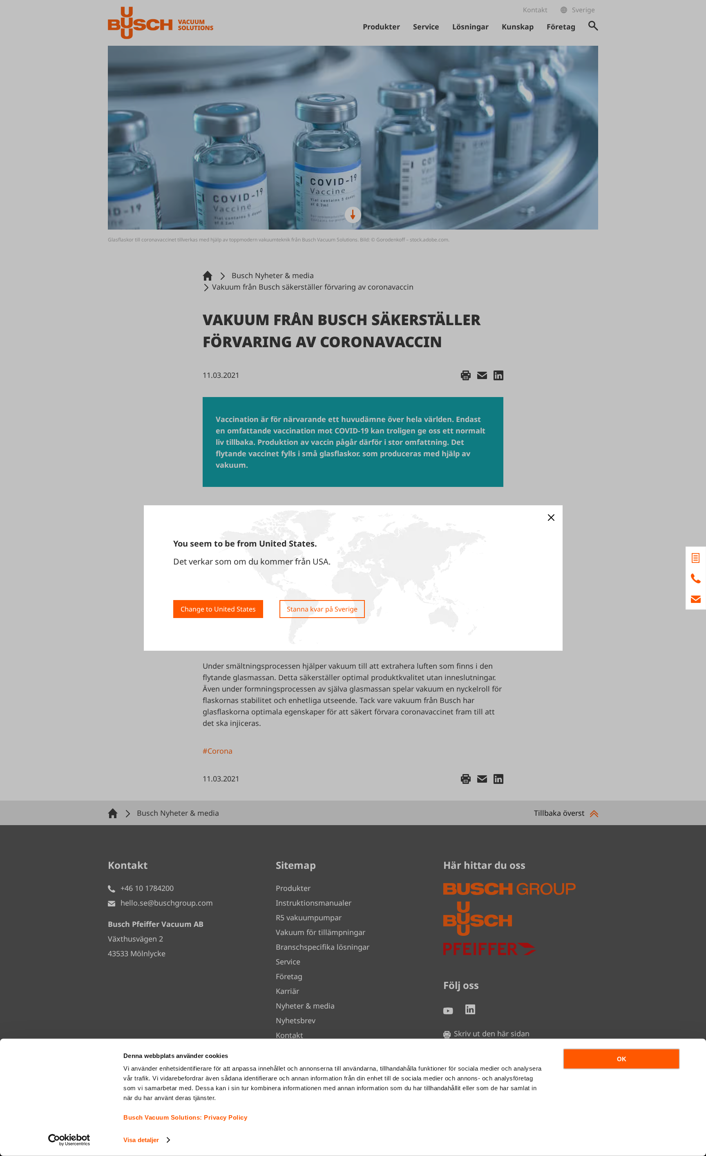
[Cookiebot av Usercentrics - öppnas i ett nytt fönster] (69, 1140)
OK (621, 1059)
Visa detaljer (141, 1139)
